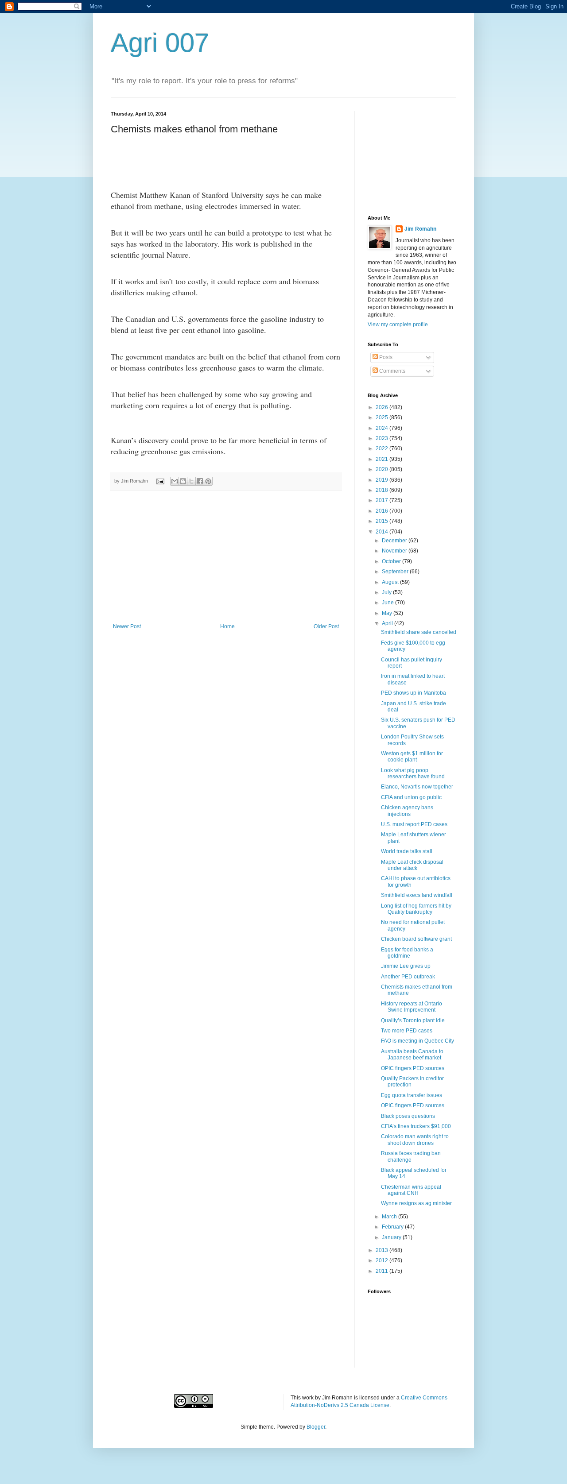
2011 (382, 1271)
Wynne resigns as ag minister (416, 1203)
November (395, 551)
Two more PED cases (406, 1031)
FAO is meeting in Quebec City (417, 1041)
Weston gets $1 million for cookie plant (412, 756)
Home (227, 626)
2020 (382, 469)
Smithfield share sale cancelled (418, 632)
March (390, 1216)
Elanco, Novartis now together (417, 787)
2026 (382, 407)
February (393, 1227)
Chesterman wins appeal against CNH (411, 1190)
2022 (382, 448)
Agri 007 (160, 43)
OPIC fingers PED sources (412, 1068)
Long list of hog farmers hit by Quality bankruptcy (416, 909)
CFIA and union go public (411, 797)
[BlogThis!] (183, 481)
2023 (382, 438)
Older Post (326, 626)
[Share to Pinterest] (208, 481)
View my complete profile (398, 324)
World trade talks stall (406, 851)
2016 (382, 511)
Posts (385, 357)
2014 (382, 532)
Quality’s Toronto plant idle (413, 1020)
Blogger (316, 1427)
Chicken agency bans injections (407, 810)
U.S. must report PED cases (414, 824)
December (395, 540)
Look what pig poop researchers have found (413, 773)
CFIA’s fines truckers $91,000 (416, 1126)
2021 (382, 459)
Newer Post (127, 626)
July (387, 592)
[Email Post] (160, 480)
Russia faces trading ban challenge (411, 1156)
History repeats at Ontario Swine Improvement (411, 1007)
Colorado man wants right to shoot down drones (415, 1139)
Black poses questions (408, 1116)
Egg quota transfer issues (411, 1095)
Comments (391, 371)
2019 (382, 480)
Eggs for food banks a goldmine (407, 953)
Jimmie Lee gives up (406, 966)
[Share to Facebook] (199, 481)
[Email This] (174, 481)
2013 (382, 1250)
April (388, 623)
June (388, 602)
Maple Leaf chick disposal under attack (412, 865)
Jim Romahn (420, 229)
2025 (382, 417)
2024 (382, 428)
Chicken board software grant (416, 939)
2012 (382, 1260)
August (391, 582)
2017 (382, 500)
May (387, 613)
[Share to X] (191, 481)
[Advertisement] (225, 557)
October (392, 561)
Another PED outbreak (408, 977)
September (396, 571)
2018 (382, 490)
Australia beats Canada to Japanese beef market (412, 1054)
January (392, 1237)
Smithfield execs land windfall (416, 895)
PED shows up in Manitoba (413, 693)
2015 (382, 521)
